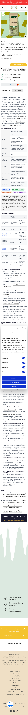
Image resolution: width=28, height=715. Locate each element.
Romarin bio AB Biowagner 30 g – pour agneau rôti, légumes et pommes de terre (12, 44)
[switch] (24, 363)
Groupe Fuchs (15, 678)
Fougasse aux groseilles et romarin (16, 504)
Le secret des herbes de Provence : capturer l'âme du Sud (14, 494)
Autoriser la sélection (14, 382)
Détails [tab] (13, 333)
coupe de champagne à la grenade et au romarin (13, 484)
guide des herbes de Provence (15, 125)
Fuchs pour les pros (15, 671)
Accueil (3, 41)
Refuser (14, 386)
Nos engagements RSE (15, 680)
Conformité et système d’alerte (15, 694)
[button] (22, 7)
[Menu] (2, 7)
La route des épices (15, 676)
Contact (15, 683)
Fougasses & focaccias (4, 249)
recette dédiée (6, 294)
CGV (15, 687)
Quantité (3, 62)
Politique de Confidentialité (15, 692)
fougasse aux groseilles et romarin (11, 303)
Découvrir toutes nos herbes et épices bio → (14, 520)
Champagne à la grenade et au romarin (12, 507)
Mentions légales (15, 689)
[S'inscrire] (23, 635)
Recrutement (15, 685)
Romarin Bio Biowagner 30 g (10, 409)
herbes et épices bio (20, 121)
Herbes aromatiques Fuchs (15, 511)
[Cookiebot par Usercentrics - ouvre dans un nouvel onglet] (17, 328)
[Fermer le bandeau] (25, 328)
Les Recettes (15, 673)
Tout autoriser (14, 378)
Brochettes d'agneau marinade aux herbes (12, 505)
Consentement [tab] (5, 333)
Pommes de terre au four (4, 234)
